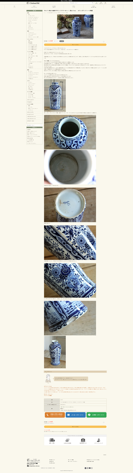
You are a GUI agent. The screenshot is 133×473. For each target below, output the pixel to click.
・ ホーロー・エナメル (31, 97)
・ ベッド (29, 24)
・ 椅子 (28, 14)
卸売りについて (30, 141)
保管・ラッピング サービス (32, 134)
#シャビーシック (30, 114)
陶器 (28, 69)
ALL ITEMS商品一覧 (54, 7)
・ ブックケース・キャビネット (33, 17)
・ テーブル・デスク (31, 15)
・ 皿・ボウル (29, 71)
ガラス (28, 80)
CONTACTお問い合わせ (113, 7)
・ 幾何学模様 (29, 42)
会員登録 (29, 129)
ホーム (45, 12)
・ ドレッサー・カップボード (32, 18)
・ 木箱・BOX (29, 57)
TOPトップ (14, 7)
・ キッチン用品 (30, 94)
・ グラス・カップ (30, 85)
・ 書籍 (28, 105)
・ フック (29, 60)
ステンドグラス (30, 39)
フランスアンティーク (31, 118)
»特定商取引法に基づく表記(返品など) (49, 423)
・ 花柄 (28, 40)
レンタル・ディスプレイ (31, 143)
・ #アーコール (30, 27)
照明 (28, 31)
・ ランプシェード (30, 32)
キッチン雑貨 (29, 91)
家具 (28, 12)
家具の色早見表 (30, 138)
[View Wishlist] (101, 3)
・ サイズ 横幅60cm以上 (31, 49)
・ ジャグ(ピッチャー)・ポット (32, 74)
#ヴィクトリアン (30, 112)
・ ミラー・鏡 (29, 54)
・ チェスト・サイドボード (32, 20)
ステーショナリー (30, 99)
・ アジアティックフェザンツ (32, 77)
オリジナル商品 (30, 104)
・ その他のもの (30, 67)
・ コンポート (29, 82)
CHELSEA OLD (65, 470)
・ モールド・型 (30, 96)
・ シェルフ (29, 21)
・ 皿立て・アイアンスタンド (32, 108)
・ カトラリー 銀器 (31, 93)
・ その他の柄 (29, 43)
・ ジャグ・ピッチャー (31, 83)
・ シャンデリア (30, 35)
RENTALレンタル (74, 7)
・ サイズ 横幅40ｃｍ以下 (32, 46)
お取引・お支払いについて (32, 131)
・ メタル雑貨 (29, 63)
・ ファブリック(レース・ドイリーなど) (34, 61)
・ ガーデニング (30, 66)
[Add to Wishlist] (104, 42)
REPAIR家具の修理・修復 (93, 7)
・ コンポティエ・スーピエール (33, 72)
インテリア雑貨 (30, 51)
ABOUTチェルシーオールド (34, 7)
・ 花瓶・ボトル (30, 88)
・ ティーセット (30, 75)
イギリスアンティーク (31, 116)
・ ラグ (28, 64)
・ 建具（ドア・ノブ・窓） (32, 23)
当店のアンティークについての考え (33, 136)
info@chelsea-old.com (57, 431)
